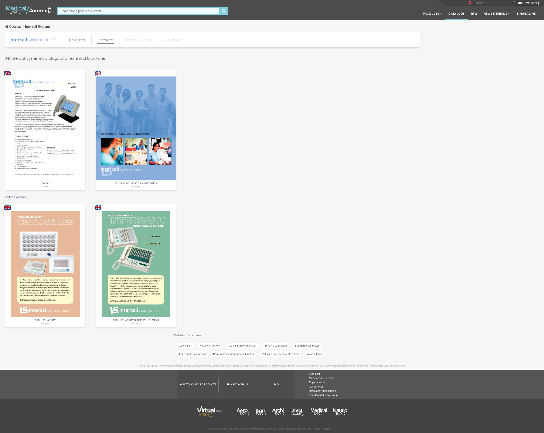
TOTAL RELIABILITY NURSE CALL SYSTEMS (136, 320)
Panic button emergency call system (234, 354)
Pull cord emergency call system (280, 354)
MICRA (45, 183)
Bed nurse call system (307, 345)
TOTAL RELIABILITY (45, 320)
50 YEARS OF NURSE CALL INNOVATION (136, 183)
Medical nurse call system (242, 345)
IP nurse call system (276, 345)
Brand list (314, 373)
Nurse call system (210, 345)
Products (431, 13)
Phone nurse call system (191, 354)
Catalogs (456, 13)
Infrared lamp (314, 354)
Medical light (184, 345)
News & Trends (495, 13)
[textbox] (138, 11)
